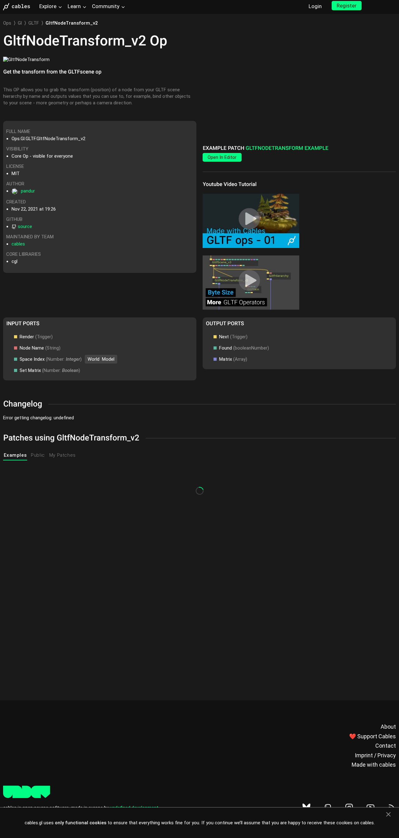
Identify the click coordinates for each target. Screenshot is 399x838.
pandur (28, 191)
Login (315, 6)
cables (18, 244)
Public (38, 455)
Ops (7, 23)
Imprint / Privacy (375, 755)
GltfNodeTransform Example (287, 148)
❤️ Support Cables (372, 736)
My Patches (62, 455)
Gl (20, 23)
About (388, 726)
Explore (48, 6)
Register (347, 5)
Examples (15, 455)
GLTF (33, 23)
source (25, 226)
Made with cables (374, 764)
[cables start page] (18, 6)
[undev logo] (26, 796)
